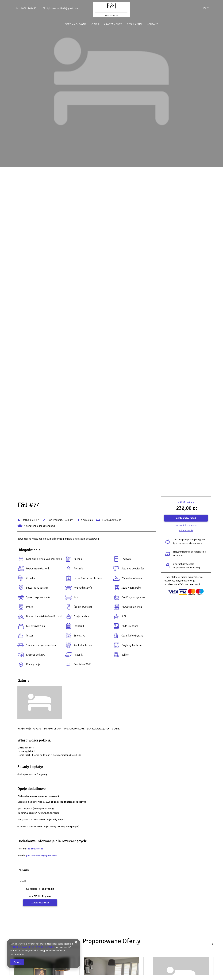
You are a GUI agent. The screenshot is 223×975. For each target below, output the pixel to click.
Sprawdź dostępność (186, 525)
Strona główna (76, 24)
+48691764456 (28, 8)
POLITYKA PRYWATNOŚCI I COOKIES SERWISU (32, 947)
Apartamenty (113, 24)
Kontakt (152, 24)
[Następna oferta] (210, 944)
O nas (95, 24)
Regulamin (134, 24)
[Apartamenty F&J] (111, 9)
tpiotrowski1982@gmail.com (62, 8)
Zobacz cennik (186, 530)
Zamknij (17, 962)
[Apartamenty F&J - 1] (40, 703)
